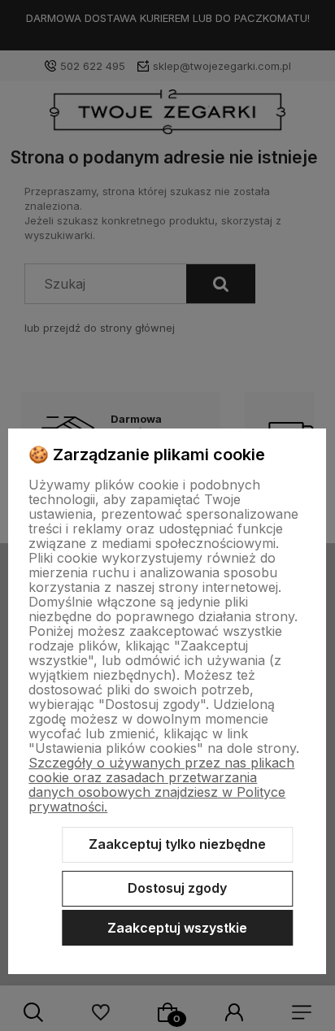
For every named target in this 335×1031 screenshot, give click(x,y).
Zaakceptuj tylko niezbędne (177, 844)
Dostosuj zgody (177, 888)
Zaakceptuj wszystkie (177, 928)
